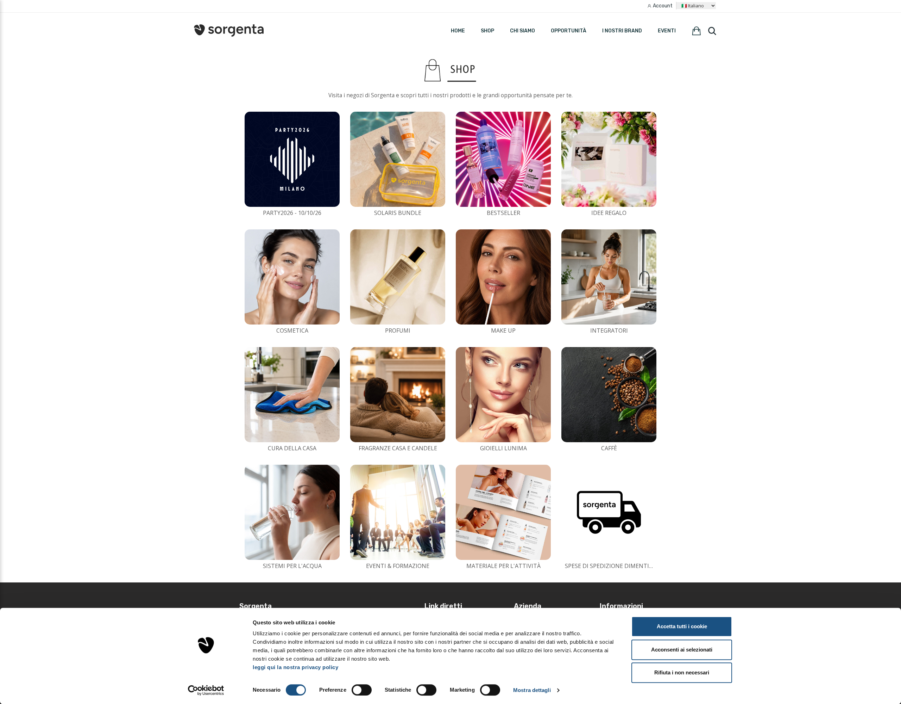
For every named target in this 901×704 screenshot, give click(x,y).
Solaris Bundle (397, 213)
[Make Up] (503, 277)
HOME (458, 31)
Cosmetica (292, 330)
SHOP (487, 31)
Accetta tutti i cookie (682, 626)
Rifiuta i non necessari (681, 672)
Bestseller (503, 213)
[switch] (362, 690)
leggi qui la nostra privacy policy (295, 667)
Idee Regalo (608, 213)
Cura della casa (292, 448)
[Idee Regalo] (608, 159)
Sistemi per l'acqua (292, 566)
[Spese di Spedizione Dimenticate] (608, 512)
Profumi (397, 330)
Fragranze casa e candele (398, 448)
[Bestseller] (503, 159)
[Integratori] (608, 277)
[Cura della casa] (292, 394)
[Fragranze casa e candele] (397, 394)
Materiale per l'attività (503, 566)
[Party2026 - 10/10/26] (292, 159)
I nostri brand (622, 31)
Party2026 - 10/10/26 (292, 213)
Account (663, 6)
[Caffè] (608, 394)
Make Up (503, 330)
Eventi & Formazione (397, 566)
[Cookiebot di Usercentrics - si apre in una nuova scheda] (206, 690)
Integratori (609, 330)
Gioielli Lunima (503, 448)
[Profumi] (397, 277)
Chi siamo (522, 31)
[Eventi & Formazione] (397, 512)
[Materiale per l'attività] (503, 512)
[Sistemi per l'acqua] (292, 512)
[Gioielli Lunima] (503, 394)
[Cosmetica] (292, 277)
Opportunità (568, 31)
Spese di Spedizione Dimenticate (614, 566)
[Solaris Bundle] (397, 159)
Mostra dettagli (532, 690)
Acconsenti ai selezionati (681, 650)
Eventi (667, 31)
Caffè (609, 448)
